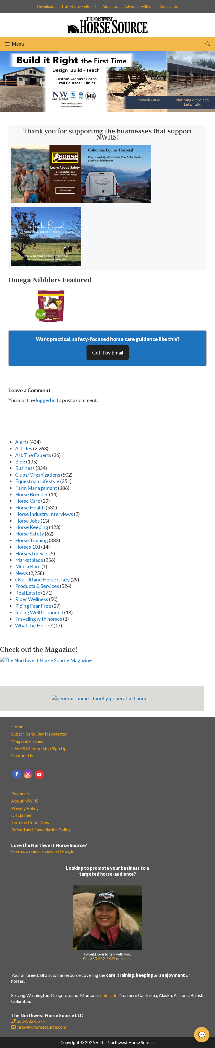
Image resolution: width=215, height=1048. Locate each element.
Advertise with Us (138, 6)
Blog (20, 461)
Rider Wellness (31, 599)
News (21, 573)
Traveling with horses (38, 619)
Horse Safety (29, 533)
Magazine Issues (27, 741)
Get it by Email (107, 352)
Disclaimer (21, 815)
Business (25, 468)
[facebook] (16, 773)
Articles (23, 448)
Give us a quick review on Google (42, 851)
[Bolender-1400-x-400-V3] (107, 110)
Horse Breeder (31, 494)
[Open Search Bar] (207, 44)
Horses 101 (27, 547)
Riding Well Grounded (39, 612)
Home (17, 726)
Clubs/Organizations (37, 475)
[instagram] (28, 773)
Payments (20, 793)
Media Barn (28, 566)
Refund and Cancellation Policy (41, 829)
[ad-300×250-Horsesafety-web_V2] (46, 201)
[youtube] (39, 774)
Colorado (108, 995)
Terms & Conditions (30, 822)
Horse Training (31, 540)
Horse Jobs (27, 521)
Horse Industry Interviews (44, 514)
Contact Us (169, 6)
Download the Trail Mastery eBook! (66, 6)
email (125, 958)
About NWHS (24, 800)
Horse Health (30, 507)
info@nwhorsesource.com (41, 1027)
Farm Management (36, 488)
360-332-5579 (102, 958)
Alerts (22, 442)
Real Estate (27, 593)
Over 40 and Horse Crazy (42, 579)
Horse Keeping (31, 527)
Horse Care (27, 501)
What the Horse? (34, 625)
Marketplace (29, 560)
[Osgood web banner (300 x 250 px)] (46, 264)
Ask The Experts (33, 455)
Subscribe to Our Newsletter (39, 733)
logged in (46, 400)
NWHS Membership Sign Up (39, 748)
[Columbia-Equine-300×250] (116, 201)
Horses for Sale (31, 553)
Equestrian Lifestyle (37, 481)
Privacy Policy (25, 808)
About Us (110, 6)
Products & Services (37, 586)
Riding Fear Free (33, 606)
